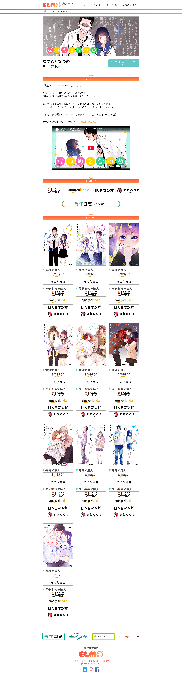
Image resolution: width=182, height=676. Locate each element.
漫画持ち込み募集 (129, 5)
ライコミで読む (124, 63)
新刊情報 (96, 5)
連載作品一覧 (111, 5)
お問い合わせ (95, 661)
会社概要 (106, 661)
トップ (84, 5)
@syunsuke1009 (87, 121)
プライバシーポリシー (81, 661)
